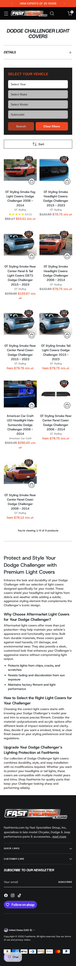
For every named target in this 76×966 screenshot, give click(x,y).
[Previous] (11, 3)
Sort (41, 144)
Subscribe (65, 881)
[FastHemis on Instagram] (13, 896)
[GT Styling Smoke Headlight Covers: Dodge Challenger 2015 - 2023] (55, 170)
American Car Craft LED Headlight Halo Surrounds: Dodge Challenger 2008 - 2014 (20, 425)
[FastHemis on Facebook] (6, 896)
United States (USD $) (20, 930)
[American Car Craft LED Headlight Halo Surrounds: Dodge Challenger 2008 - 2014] (20, 394)
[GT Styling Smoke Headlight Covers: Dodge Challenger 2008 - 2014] (55, 244)
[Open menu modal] (6, 13)
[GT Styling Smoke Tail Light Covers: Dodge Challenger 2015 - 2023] (55, 323)
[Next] (64, 3)
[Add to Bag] (32, 181)
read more (59, 836)
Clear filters (51, 126)
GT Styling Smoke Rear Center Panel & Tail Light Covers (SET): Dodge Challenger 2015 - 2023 (20, 275)
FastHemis (30, 936)
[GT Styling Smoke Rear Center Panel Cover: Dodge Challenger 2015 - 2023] (20, 323)
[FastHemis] (29, 13)
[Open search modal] (52, 13)
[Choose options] (32, 335)
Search (21, 126)
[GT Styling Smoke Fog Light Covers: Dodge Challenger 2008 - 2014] (20, 170)
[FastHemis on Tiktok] (19, 896)
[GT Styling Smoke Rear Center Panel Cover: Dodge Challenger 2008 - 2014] (55, 394)
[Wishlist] (61, 13)
